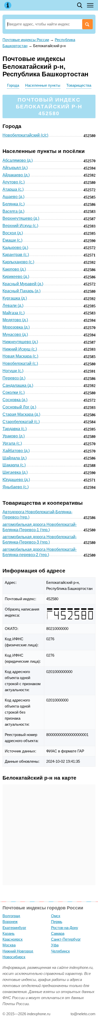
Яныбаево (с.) (16, 487)
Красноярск (13, 939)
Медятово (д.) (15, 320)
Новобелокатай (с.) (20, 363)
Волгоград (11, 916)
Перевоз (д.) (14, 378)
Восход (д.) (13, 233)
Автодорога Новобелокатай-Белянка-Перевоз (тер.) (37, 514)
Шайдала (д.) (15, 458)
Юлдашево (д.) (16, 479)
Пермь (56, 921)
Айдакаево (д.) (16, 175)
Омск (55, 916)
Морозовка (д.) (16, 327)
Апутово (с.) (14, 182)
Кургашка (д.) (15, 298)
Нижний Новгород (18, 951)
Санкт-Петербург (66, 939)
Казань (9, 933)
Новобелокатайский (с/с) (25, 135)
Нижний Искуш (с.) (20, 349)
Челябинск (60, 951)
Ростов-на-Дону (64, 928)
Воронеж (10, 921)
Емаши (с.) (12, 240)
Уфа (55, 945)
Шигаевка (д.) (15, 472)
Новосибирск (14, 957)
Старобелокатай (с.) (21, 422)
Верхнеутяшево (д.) (21, 218)
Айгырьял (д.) (15, 168)
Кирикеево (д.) (16, 276)
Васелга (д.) (13, 211)
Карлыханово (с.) (18, 262)
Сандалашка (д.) (18, 385)
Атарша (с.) (13, 189)
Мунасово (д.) (15, 334)
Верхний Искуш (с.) (20, 226)
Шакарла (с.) (14, 465)
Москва (9, 945)
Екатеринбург (14, 928)
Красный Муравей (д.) (23, 284)
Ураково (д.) (14, 436)
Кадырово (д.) (15, 247)
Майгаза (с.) (14, 313)
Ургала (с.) (12, 443)
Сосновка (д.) (15, 400)
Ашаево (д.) (13, 197)
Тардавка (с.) (15, 429)
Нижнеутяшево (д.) (20, 342)
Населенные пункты (42, 85)
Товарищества (78, 85)
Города (13, 85)
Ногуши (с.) (13, 371)
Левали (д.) (13, 305)
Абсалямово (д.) (18, 160)
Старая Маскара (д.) (21, 414)
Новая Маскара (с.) (20, 356)
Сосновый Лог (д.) (19, 407)
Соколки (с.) (14, 392)
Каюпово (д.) (14, 269)
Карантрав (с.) (16, 254)
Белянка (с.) (14, 204)
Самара (57, 933)
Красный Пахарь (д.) (21, 291)
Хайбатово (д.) (16, 451)
